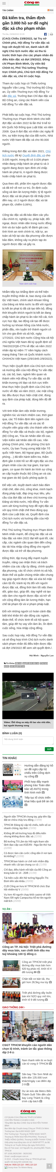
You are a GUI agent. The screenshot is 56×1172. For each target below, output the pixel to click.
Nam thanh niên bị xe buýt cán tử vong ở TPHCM (37, 1062)
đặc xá (12, 96)
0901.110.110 (31, 1165)
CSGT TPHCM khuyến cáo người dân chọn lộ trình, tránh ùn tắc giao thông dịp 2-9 (27, 1048)
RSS (51, 10)
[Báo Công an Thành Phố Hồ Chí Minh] (32, 3)
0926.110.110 (18, 1165)
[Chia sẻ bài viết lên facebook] (45, 34)
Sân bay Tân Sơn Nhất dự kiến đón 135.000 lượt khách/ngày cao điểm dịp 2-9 (37, 1079)
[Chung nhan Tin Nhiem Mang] (18, 1167)
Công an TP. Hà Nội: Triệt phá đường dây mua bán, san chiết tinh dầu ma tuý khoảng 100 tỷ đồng (26, 950)
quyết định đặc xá (31, 663)
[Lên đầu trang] (49, 1166)
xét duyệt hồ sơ (17, 666)
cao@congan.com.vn (19, 1156)
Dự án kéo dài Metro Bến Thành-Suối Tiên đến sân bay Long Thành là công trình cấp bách (36, 1096)
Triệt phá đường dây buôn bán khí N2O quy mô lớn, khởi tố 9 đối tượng (37, 996)
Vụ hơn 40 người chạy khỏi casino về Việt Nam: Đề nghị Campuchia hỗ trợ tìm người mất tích (27, 897)
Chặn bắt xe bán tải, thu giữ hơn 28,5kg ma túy (36, 980)
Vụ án (6, 909)
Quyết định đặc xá (33, 155)
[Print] (51, 34)
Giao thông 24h (13, 1007)
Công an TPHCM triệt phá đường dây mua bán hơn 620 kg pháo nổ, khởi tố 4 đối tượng (37, 967)
